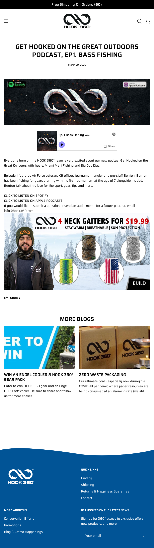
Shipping (87, 484)
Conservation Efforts (19, 518)
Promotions (12, 525)
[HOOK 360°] (77, 21)
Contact (86, 498)
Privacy (86, 478)
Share (15, 298)
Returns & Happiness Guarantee (105, 491)
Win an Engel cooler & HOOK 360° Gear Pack (38, 377)
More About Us (15, 510)
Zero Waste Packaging (102, 375)
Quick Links (89, 470)
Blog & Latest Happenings (23, 531)
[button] (139, 21)
